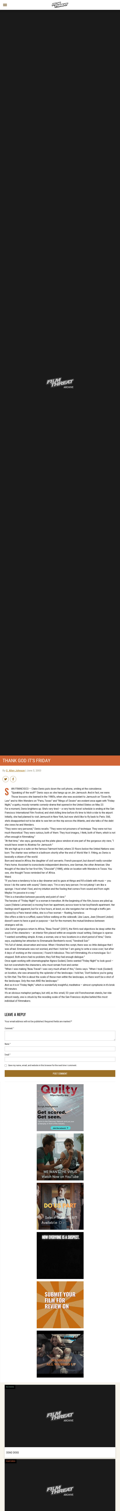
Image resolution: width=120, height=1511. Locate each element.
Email (7, 1054)
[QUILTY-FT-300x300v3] (60, 1085)
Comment (9, 1028)
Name (8, 1043)
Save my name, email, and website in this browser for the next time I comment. (42, 1065)
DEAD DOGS (12, 1452)
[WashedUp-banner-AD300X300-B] (60, 1332)
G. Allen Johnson (15, 771)
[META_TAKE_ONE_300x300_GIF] (60, 1233)
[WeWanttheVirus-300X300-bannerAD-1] (60, 1135)
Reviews (10, 1387)
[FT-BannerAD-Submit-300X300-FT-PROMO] (60, 1282)
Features (10, 1461)
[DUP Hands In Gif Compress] (60, 1184)
